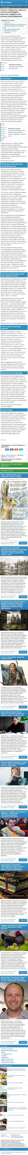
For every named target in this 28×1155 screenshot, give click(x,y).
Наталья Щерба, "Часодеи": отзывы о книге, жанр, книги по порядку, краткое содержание (14, 763)
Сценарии (4, 1055)
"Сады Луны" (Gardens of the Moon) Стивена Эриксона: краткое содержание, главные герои (16, 133)
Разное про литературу (7, 1062)
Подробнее (23, 543)
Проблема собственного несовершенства (15, 24)
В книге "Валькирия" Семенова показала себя (12, 658)
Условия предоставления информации (11, 1152)
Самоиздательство (6, 1054)
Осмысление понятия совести (12, 29)
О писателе (7, 22)
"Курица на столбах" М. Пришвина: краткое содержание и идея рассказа (14, 926)
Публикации (4, 1057)
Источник (3, 440)
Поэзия (3, 1052)
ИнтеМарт (8, 2)
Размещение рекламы (17, 1136)
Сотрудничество (15, 1135)
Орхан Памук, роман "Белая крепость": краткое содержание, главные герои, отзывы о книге (13, 713)
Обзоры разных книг (7, 1061)
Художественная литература (7, 543)
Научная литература (7, 1049)
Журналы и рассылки (7, 1059)
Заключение (7, 32)
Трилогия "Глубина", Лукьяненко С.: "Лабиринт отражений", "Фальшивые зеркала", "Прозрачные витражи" (14, 814)
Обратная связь (5, 1136)
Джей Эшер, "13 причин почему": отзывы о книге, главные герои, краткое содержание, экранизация (14, 979)
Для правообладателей (17, 1137)
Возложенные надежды (10, 30)
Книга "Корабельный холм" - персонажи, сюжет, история (11, 475)
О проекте (3, 1135)
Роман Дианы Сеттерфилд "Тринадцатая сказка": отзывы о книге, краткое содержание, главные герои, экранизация (13, 867)
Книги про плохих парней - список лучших (16, 67)
